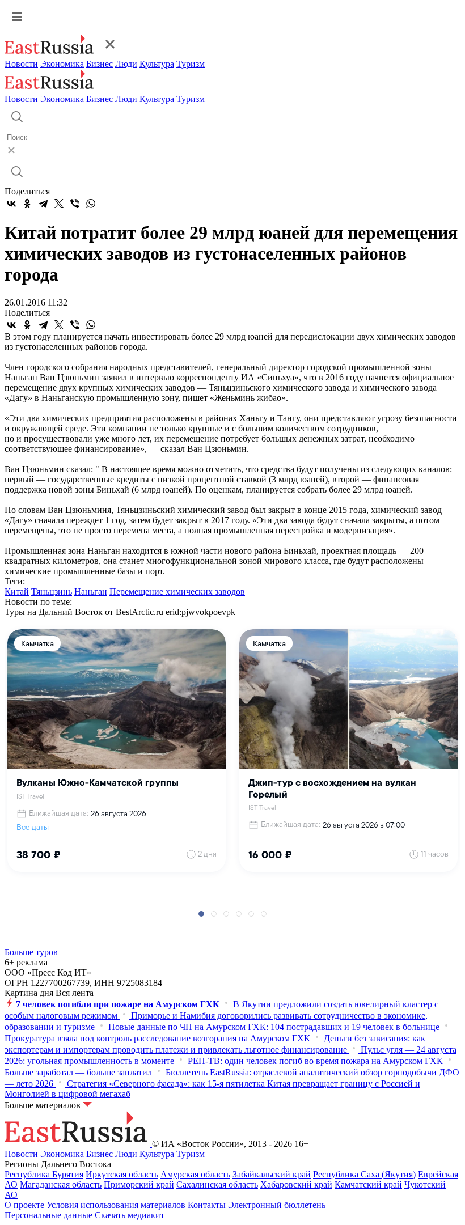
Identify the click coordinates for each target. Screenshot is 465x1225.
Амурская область (195, 1174)
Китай (17, 591)
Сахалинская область (217, 1184)
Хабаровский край (296, 1184)
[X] (59, 203)
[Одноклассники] (27, 203)
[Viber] (75, 203)
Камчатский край (368, 1184)
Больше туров (31, 952)
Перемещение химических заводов (177, 591)
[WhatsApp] (91, 203)
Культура (157, 64)
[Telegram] (43, 203)
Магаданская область (61, 1184)
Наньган (90, 591)
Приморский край (139, 1184)
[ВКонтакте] (11, 203)
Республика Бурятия (44, 1174)
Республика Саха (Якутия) (364, 1174)
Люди (126, 64)
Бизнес (99, 64)
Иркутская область (122, 1174)
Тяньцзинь (51, 591)
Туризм (190, 64)
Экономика (62, 64)
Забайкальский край (271, 1174)
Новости (21, 64)
